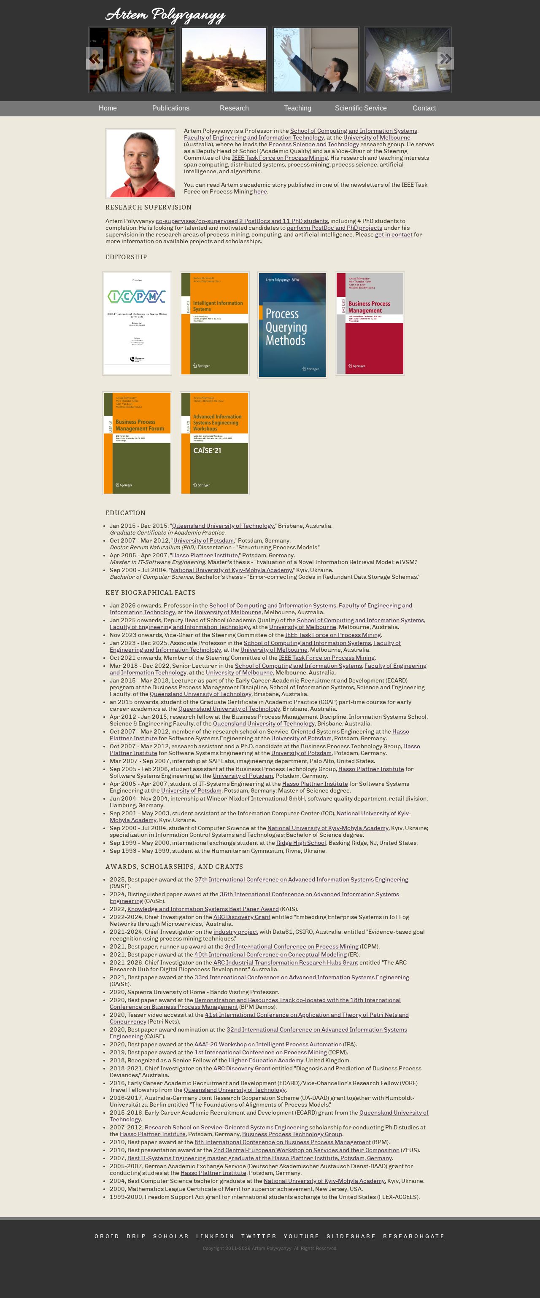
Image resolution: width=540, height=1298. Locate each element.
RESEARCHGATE (414, 1236)
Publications (170, 108)
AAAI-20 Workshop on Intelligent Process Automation (268, 1044)
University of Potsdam (203, 540)
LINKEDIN (215, 1236)
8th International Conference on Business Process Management (282, 1142)
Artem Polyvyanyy (164, 15)
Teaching (297, 108)
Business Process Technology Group (292, 1134)
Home (108, 108)
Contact (424, 108)
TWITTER (259, 1236)
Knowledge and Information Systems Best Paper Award (203, 909)
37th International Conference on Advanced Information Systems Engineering (301, 879)
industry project (235, 931)
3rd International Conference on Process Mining (292, 946)
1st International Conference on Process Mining (260, 1052)
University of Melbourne (376, 137)
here (260, 191)
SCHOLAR (171, 1236)
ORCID (107, 1236)
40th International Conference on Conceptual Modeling (270, 954)
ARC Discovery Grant (241, 917)
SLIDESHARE (352, 1236)
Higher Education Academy (266, 1060)
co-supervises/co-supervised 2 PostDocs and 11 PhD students (242, 221)
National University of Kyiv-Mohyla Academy (231, 570)
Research (234, 108)
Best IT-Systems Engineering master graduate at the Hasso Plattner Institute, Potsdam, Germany (259, 1158)
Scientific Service (361, 108)
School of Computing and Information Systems (353, 130)
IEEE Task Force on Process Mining (280, 157)
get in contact (394, 234)
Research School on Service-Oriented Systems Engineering (226, 1127)
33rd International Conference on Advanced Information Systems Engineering (301, 977)
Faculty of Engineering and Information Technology (254, 137)
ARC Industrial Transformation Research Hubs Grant (285, 962)
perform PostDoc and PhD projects (334, 227)
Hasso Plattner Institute (205, 555)
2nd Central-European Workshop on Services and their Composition (306, 1150)
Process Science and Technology (314, 144)
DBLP (137, 1236)
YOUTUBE (302, 1236)
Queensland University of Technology (223, 525)
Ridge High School (301, 842)
